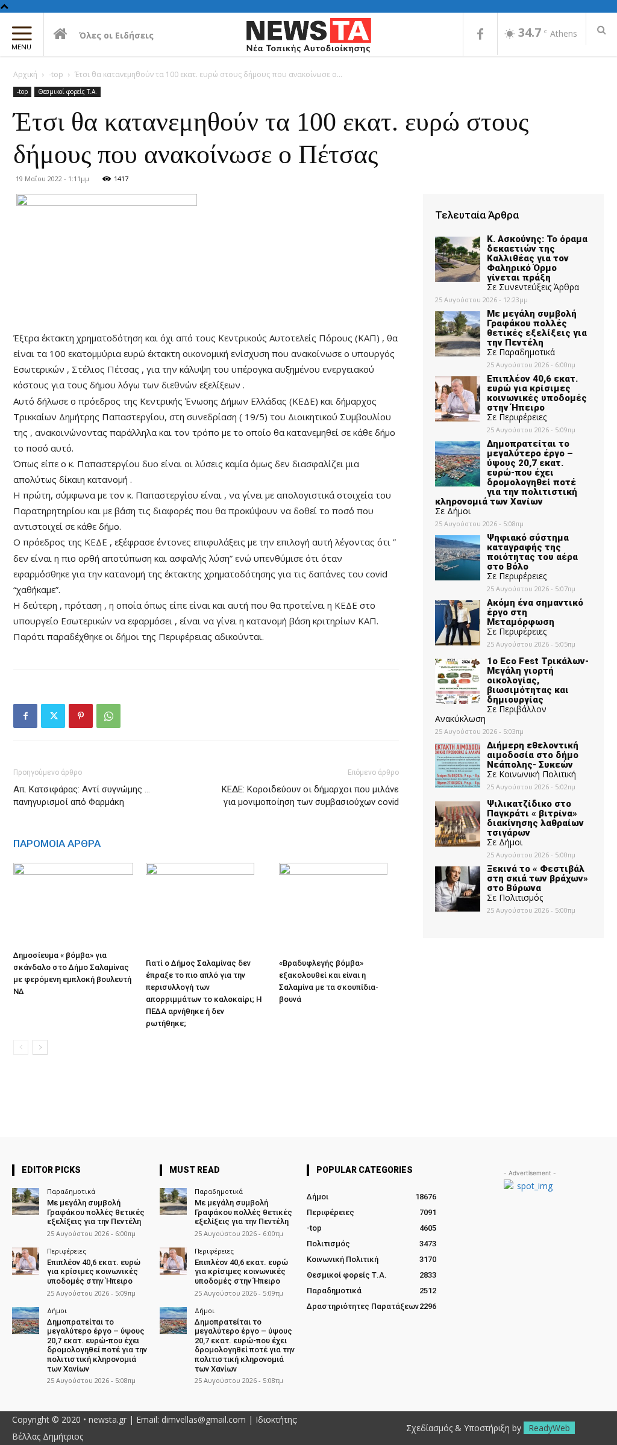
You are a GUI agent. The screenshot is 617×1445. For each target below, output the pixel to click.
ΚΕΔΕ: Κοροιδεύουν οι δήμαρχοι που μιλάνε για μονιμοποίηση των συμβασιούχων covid (310, 795)
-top (56, 74)
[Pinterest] (81, 716)
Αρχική (25, 74)
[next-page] (40, 1047)
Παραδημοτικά (71, 1191)
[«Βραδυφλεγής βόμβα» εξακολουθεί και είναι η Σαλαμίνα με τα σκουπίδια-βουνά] (339, 908)
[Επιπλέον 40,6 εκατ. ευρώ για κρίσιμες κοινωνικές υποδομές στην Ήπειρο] (25, 1261)
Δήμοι (57, 1310)
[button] (601, 29)
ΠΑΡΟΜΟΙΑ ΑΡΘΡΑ (57, 843)
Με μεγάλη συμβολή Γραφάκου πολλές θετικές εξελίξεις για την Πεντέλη (96, 1212)
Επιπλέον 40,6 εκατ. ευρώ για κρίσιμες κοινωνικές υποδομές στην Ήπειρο (93, 1271)
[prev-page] (20, 1047)
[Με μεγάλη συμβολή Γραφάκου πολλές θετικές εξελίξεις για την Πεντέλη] (25, 1201)
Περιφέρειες (66, 1251)
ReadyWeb (549, 1428)
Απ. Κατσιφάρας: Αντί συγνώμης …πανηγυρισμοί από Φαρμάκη (81, 795)
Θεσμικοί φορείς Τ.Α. (67, 91)
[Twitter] (53, 716)
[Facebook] (480, 35)
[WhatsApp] (108, 716)
